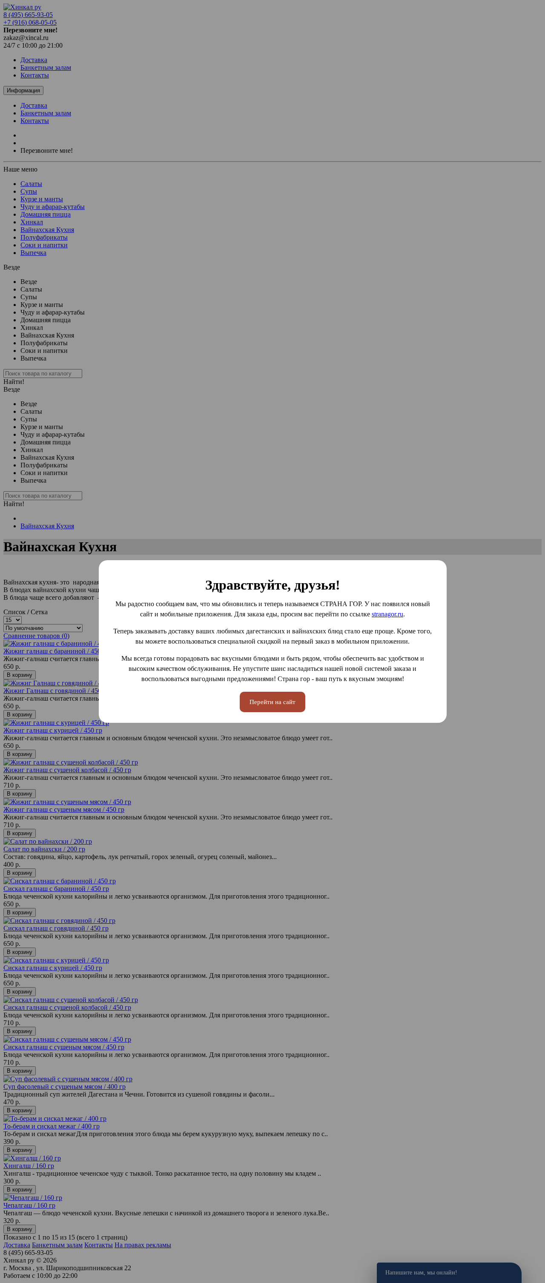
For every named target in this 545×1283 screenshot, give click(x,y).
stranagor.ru (387, 614)
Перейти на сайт (272, 702)
